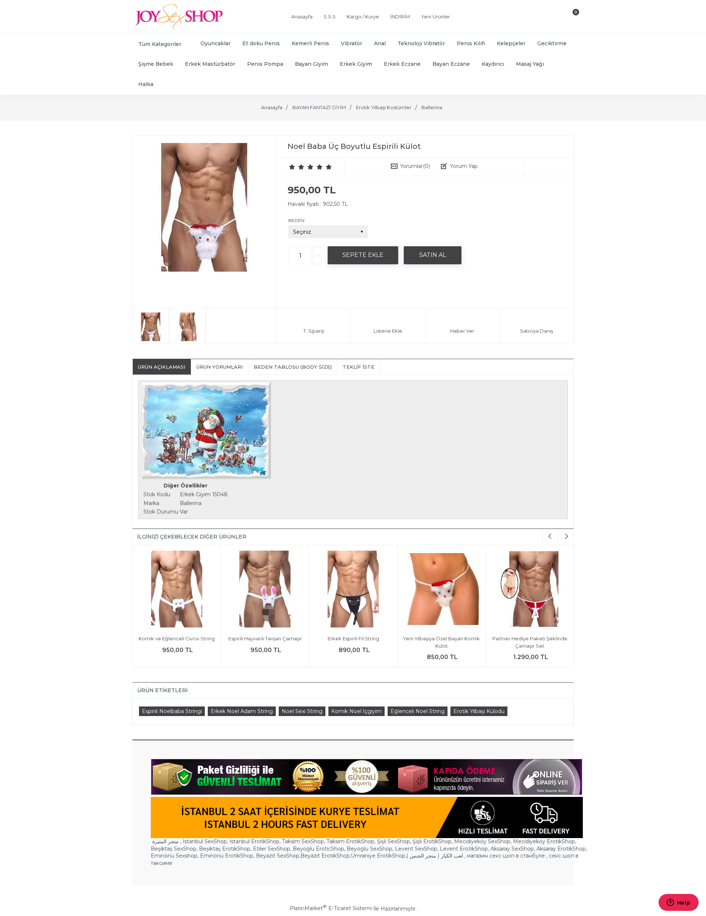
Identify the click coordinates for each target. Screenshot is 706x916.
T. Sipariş (313, 331)
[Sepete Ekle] (363, 255)
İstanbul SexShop (205, 841)
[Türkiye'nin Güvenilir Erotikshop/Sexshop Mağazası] (178, 28)
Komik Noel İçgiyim (356, 711)
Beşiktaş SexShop (173, 848)
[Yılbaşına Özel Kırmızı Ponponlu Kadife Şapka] (441, 590)
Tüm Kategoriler (159, 44)
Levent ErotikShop (464, 848)
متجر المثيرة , (166, 841)
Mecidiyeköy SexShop (482, 841)
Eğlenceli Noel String (418, 711)
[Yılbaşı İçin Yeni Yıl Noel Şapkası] (529, 590)
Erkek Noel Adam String (242, 711)
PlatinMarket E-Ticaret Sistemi (331, 908)
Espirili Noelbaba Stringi (172, 711)
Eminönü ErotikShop (226, 855)
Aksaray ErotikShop (561, 848)
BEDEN (296, 220)
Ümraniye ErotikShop (378, 855)
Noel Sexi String (302, 711)
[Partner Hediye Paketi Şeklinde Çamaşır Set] (176, 590)
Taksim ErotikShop (350, 841)
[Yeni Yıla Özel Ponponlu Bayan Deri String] (353, 590)
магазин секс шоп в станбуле (506, 855)
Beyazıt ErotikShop (325, 855)
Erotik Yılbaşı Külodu (478, 711)
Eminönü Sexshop (174, 855)
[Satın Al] (432, 255)
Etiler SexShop (271, 848)
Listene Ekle (388, 331)
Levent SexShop (416, 848)
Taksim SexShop (303, 841)
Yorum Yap (464, 166)
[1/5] (292, 166)
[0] (570, 18)
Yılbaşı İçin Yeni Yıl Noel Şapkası (530, 638)
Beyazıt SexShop (277, 855)
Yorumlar (415, 166)
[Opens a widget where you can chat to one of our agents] (678, 903)
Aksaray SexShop (512, 848)
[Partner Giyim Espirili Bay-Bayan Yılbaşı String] (265, 590)
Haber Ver (462, 331)
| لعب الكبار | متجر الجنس (434, 855)
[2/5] (297, 166)
